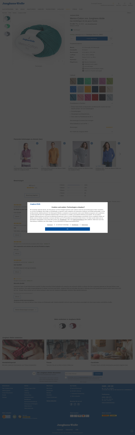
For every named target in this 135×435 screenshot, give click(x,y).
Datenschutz (85, 224)
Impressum (50, 224)
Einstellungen (63, 219)
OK (67, 229)
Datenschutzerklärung (78, 219)
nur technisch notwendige (62, 224)
